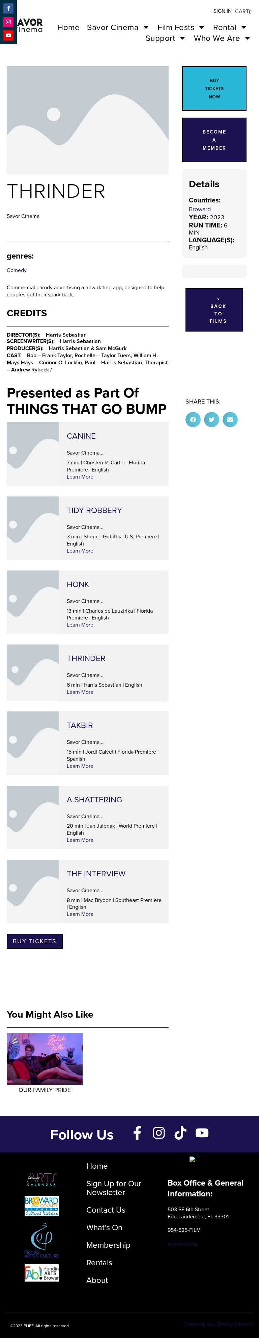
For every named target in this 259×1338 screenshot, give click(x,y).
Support (160, 37)
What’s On (104, 1227)
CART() (243, 11)
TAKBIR (80, 725)
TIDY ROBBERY (94, 510)
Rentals (99, 1262)
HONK (78, 584)
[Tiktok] (180, 1133)
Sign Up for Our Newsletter (113, 1187)
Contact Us (105, 1209)
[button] (193, 419)
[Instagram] (159, 1133)
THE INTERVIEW (96, 873)
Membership (108, 1244)
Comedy (17, 270)
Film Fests (175, 27)
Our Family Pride (45, 1090)
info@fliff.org (182, 1243)
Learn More (80, 476)
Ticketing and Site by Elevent (217, 1324)
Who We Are (217, 37)
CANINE (81, 435)
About (97, 1280)
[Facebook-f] (137, 1133)
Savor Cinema (113, 27)
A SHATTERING (94, 799)
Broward (200, 209)
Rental (224, 27)
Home (68, 27)
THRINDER (86, 658)
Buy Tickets (35, 941)
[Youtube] (202, 1133)
